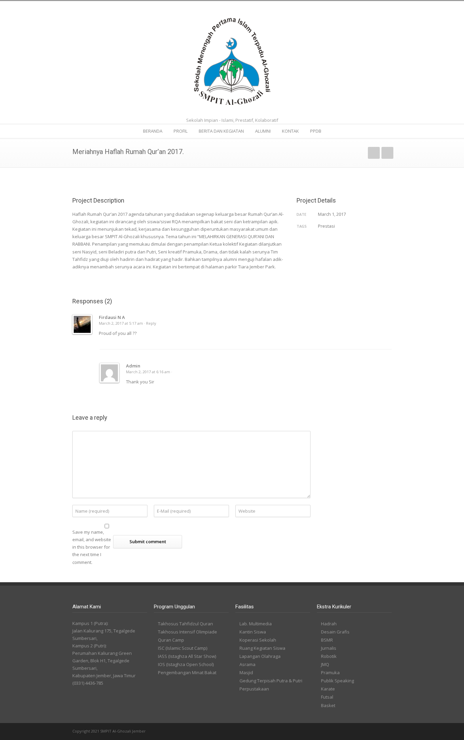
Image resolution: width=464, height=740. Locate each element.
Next (387, 153)
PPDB (315, 131)
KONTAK (290, 131)
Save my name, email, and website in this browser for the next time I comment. (91, 547)
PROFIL (181, 131)
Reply (151, 323)
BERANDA (152, 131)
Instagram (385, 731)
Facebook (371, 731)
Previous (374, 153)
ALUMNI (263, 131)
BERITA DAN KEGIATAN (221, 131)
